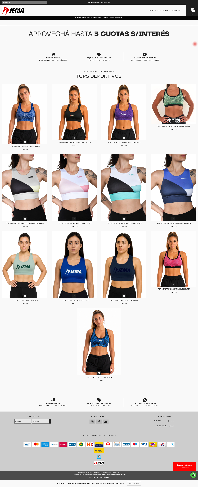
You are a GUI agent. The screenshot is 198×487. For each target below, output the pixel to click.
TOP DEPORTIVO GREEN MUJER (25, 300)
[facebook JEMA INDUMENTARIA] (99, 422)
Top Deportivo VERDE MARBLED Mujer (173, 126)
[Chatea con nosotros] (145, 54)
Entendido (134, 483)
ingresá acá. (105, 474)
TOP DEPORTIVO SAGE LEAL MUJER (124, 300)
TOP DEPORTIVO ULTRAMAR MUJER (75, 300)
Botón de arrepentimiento (118, 474)
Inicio (86, 72)
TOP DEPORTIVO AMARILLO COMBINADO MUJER (25, 223)
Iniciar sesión (105, 2)
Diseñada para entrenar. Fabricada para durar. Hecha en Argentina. (99, 18)
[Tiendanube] (99, 478)
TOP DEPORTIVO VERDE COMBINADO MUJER (124, 223)
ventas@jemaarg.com (170, 421)
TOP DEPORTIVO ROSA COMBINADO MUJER (75, 223)
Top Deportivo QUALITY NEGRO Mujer (74, 142)
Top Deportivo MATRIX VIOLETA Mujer (124, 142)
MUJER (93, 72)
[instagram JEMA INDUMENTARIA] (92, 422)
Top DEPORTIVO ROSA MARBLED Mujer (174, 289)
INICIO (151, 10)
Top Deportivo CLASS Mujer (99, 377)
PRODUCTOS (162, 10)
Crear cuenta (95, 2)
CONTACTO (175, 10)
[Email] (106, 422)
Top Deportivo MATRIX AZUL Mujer (25, 146)
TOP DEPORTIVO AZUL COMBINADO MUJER (174, 223)
